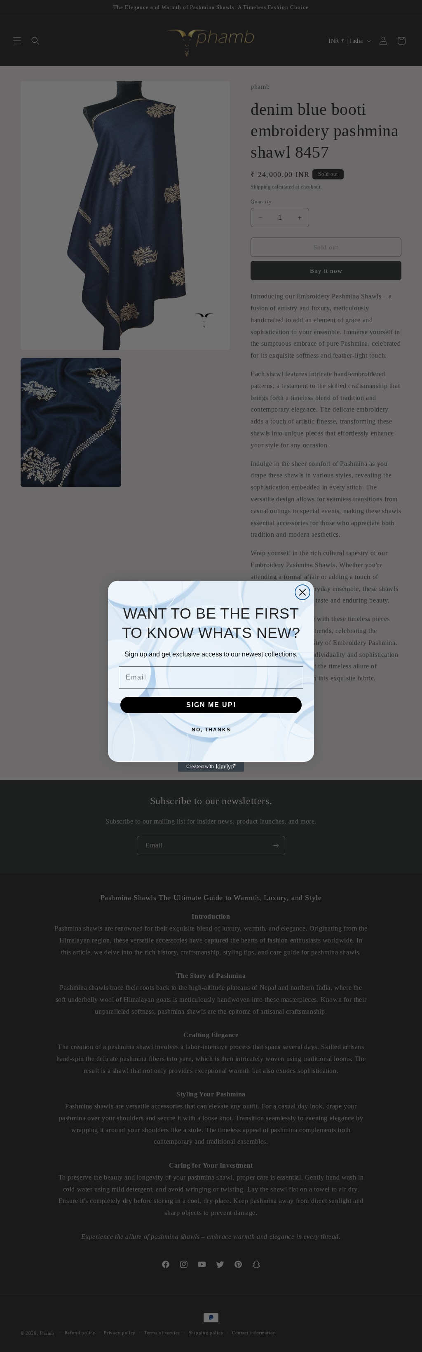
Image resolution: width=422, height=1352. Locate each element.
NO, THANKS (211, 730)
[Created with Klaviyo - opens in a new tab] (211, 767)
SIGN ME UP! (211, 704)
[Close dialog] (302, 592)
